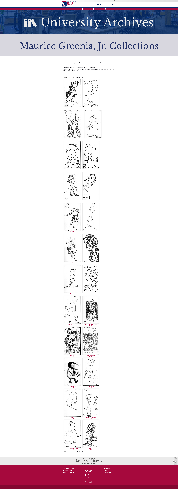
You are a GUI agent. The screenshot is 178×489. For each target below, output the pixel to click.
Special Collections (88, 9)
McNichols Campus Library (68, 468)
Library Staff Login (108, 472)
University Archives (77, 9)
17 (73, 77)
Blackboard (99, 4)
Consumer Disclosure (100, 487)
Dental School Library (67, 470)
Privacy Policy (90, 487)
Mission (75, 487)
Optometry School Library (68, 472)
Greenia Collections (99, 9)
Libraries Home (66, 9)
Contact (105, 470)
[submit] (115, 1)
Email (106, 4)
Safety (82, 487)
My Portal (113, 4)
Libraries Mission (106, 468)
